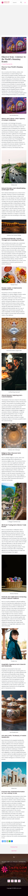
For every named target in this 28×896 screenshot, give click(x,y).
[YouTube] (19, 881)
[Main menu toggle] (25, 2)
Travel (4, 64)
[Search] (21, 2)
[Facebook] (9, 881)
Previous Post (14, 847)
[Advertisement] (14, 20)
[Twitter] (12, 881)
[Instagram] (15, 881)
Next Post (14, 851)
